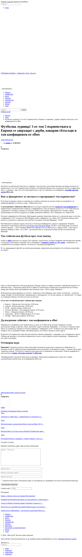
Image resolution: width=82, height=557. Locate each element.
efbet (2, 393)
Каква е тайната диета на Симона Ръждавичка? (18, 496)
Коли (7, 96)
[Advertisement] (41, 25)
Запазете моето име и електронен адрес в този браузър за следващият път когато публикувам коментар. (40, 481)
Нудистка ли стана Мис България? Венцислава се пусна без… (23, 507)
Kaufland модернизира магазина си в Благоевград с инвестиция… (25, 499)
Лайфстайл (9, 94)
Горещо (8, 102)
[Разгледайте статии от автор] (5, 405)
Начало (7, 92)
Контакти (8, 526)
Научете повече (71, 539)
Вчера (7, 104)
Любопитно (9, 100)
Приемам (61, 539)
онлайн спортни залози (16, 393)
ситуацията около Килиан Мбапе (38, 226)
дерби (6, 393)
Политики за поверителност (15, 528)
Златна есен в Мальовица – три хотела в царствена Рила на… (23, 510)
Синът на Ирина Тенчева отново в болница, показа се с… (22, 503)
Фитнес (8, 98)
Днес (7, 106)
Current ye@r (6, 488)
